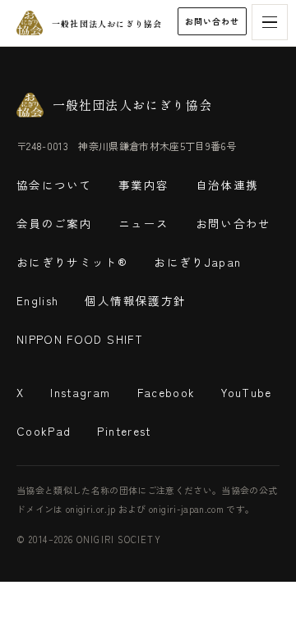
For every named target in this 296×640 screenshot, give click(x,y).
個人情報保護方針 (135, 300)
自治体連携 (227, 184)
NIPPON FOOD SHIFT (79, 339)
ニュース (143, 223)
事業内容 (143, 184)
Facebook (166, 392)
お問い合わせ (212, 21)
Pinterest (123, 431)
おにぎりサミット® (71, 262)
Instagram (80, 392)
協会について (54, 184)
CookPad (43, 431)
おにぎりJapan (197, 262)
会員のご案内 (54, 223)
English (37, 300)
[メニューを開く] (270, 22)
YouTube (246, 392)
